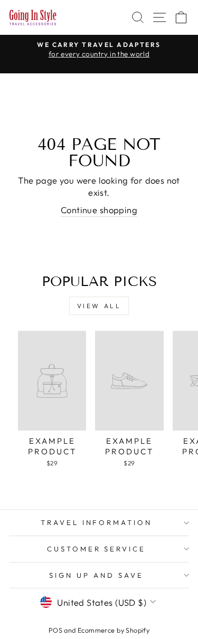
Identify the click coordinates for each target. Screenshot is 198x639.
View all (99, 306)
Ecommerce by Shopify (113, 630)
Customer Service (96, 549)
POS (55, 630)
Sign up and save (96, 575)
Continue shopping (99, 209)
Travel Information (97, 522)
